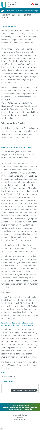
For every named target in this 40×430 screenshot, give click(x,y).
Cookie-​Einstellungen (31, 407)
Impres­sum (6, 407)
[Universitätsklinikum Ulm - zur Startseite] (2, 11)
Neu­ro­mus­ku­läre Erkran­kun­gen (28, 11)
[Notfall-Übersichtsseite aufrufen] (33, 4)
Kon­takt (10, 409)
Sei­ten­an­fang (18, 409)
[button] (31, 4)
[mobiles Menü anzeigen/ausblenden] (36, 4)
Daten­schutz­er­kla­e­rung (17, 407)
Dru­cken (27, 409)
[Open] (1, 429)
